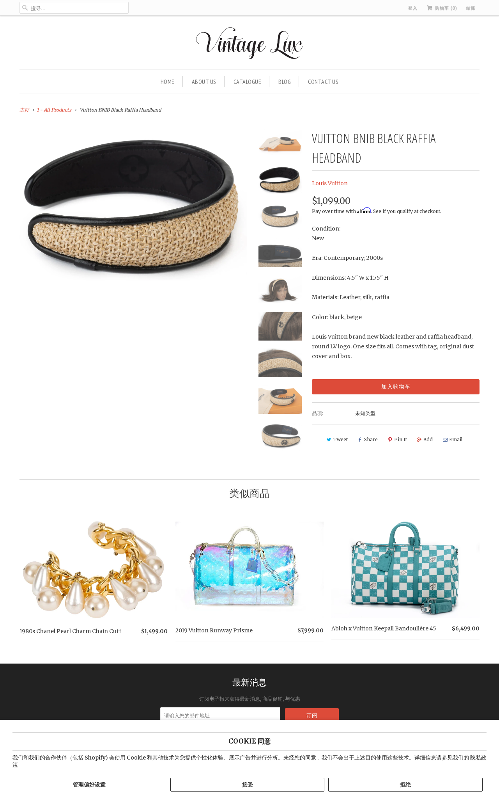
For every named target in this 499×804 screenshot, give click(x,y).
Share (371, 439)
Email (455, 439)
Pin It (400, 439)
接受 (247, 784)
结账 (471, 7)
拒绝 (405, 784)
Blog (284, 81)
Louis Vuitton (330, 183)
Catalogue (248, 81)
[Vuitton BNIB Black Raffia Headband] (133, 204)
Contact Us (323, 81)
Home (168, 81)
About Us (204, 81)
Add (428, 439)
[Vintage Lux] (249, 44)
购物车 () (445, 7)
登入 (413, 7)
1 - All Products (54, 110)
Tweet (340, 439)
